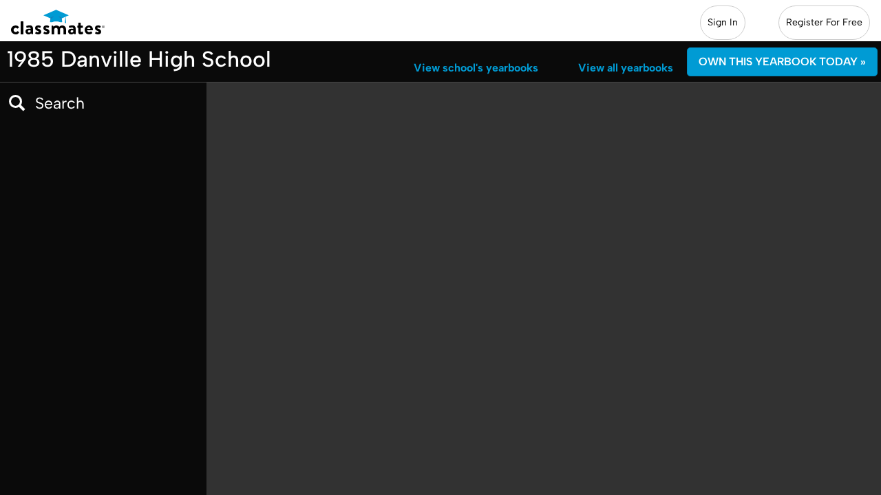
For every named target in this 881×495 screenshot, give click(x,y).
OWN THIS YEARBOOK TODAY (782, 61)
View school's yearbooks (476, 67)
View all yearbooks (625, 67)
